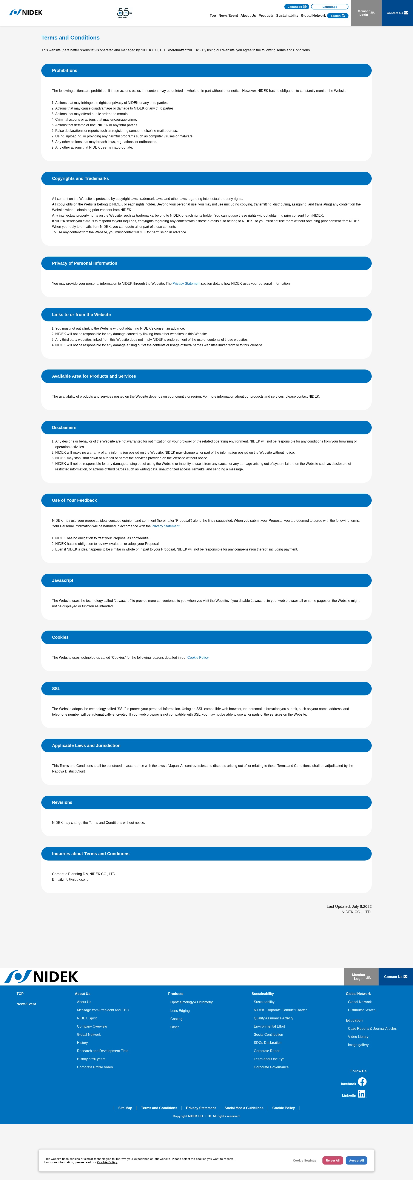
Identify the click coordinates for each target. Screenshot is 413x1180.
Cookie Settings (304, 1160)
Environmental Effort (269, 1026)
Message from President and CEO (103, 1010)
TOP (20, 994)
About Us (84, 1002)
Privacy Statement (186, 283)
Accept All (356, 1160)
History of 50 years (91, 1059)
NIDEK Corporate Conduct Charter (280, 1010)
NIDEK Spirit (87, 1018)
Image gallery (358, 1045)
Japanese (295, 6)
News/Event (228, 15)
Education (354, 1020)
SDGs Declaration (268, 1043)
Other (174, 1027)
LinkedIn (349, 1095)
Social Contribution (268, 1034)
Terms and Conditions (159, 1108)
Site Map (125, 1108)
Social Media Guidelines (244, 1108)
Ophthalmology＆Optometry (191, 1002)
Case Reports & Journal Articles (372, 1028)
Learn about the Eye (269, 1059)
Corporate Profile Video (95, 1067)
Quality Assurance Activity (273, 1018)
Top (213, 15)
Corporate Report (267, 1051)
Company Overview (92, 1026)
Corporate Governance (271, 1067)
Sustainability (264, 1002)
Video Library (358, 1037)
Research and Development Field (102, 1051)
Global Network (89, 1034)
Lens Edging (180, 1011)
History (82, 1043)
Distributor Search (362, 1010)
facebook (348, 1084)
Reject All (333, 1160)
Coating (176, 1019)
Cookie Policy (197, 657)
